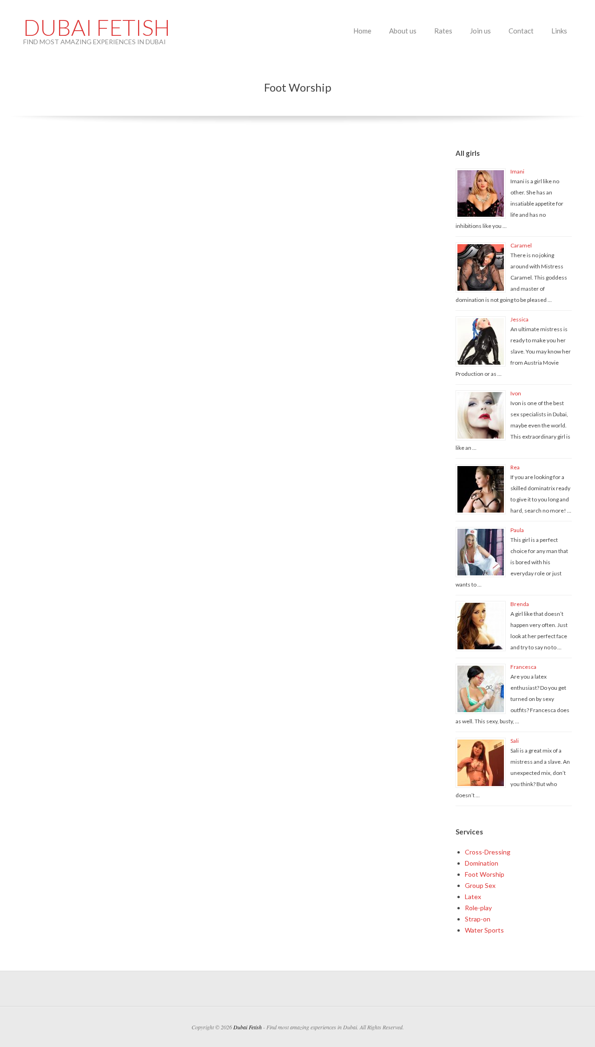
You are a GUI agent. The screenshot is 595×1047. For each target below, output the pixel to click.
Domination (481, 863)
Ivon (515, 393)
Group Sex (480, 885)
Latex (473, 896)
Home (362, 31)
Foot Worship (484, 874)
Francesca (523, 666)
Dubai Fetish (96, 27)
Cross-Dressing (487, 852)
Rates (443, 31)
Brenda (519, 603)
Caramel (521, 245)
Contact (521, 31)
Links (559, 31)
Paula (517, 530)
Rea (515, 467)
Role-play (478, 908)
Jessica (519, 319)
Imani (517, 171)
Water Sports (484, 930)
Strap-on (477, 919)
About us (402, 31)
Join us (480, 31)
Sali (514, 740)
